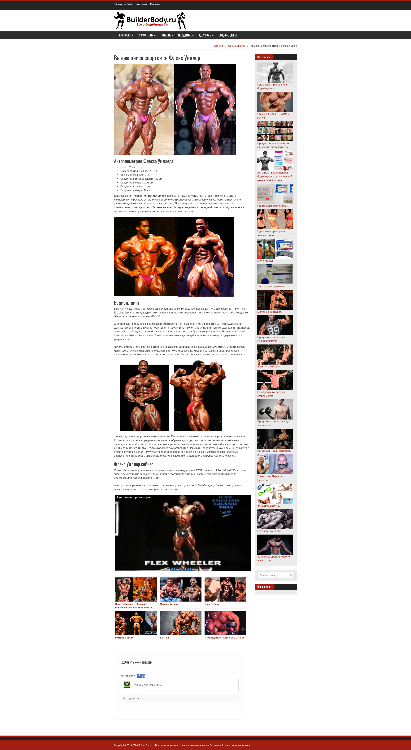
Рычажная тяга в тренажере (274, 450)
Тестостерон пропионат (271, 286)
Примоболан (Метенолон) (272, 206)
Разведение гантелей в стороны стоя (271, 394)
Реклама (155, 4)
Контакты (141, 4)
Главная (218, 46)
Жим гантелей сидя (268, 366)
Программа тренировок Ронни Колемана (271, 339)
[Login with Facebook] (139, 676)
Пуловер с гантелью (269, 531)
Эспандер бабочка (268, 505)
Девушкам (205, 35)
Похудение (185, 35)
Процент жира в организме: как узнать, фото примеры (273, 145)
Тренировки (123, 35)
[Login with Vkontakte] (143, 676)
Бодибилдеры (228, 35)
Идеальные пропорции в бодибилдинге (272, 86)
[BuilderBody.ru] (150, 20)
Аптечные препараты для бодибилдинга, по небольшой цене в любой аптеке (275, 176)
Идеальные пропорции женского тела (271, 233)
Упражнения (145, 35)
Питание (166, 35)
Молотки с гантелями (269, 311)
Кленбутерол (265, 260)
